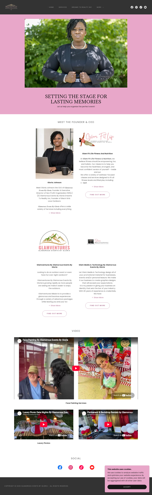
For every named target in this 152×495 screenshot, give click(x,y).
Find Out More (97, 305)
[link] (11, 7)
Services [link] (63, 7)
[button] (99, 7)
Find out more (97, 195)
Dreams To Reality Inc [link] (82, 7)
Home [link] (51, 7)
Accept (127, 487)
